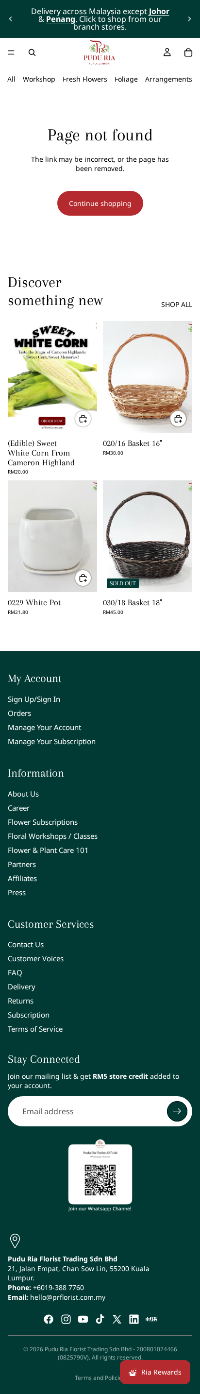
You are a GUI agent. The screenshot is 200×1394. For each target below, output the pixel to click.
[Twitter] (117, 1319)
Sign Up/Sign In (34, 699)
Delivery (21, 986)
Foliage (126, 79)
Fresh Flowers (85, 79)
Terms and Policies (100, 1378)
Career (19, 808)
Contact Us (26, 944)
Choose (91, 418)
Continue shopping (100, 203)
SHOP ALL (176, 304)
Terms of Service (35, 1029)
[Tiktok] (100, 1319)
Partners (22, 864)
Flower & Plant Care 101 (48, 850)
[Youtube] (83, 1319)
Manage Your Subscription (52, 741)
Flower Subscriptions (43, 822)
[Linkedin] (134, 1319)
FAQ (15, 972)
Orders (19, 713)
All (11, 79)
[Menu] (11, 52)
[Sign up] (177, 1111)
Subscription (29, 1015)
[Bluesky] (151, 1319)
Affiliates (22, 878)
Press (17, 892)
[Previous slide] (10, 19)
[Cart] (188, 52)
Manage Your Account (44, 727)
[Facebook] (48, 1319)
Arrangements (168, 79)
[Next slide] (189, 19)
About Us (23, 794)
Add (186, 418)
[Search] (32, 52)
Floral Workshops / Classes (53, 836)
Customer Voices (36, 958)
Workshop (39, 79)
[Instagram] (66, 1319)
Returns (20, 1000)
